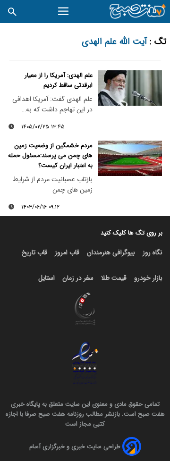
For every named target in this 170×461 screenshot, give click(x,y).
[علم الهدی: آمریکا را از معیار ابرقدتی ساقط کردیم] (130, 88)
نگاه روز (152, 252)
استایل (46, 278)
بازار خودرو (148, 278)
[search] (12, 11)
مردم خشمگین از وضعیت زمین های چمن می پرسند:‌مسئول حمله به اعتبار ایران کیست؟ (50, 155)
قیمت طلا (114, 278)
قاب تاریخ (34, 252)
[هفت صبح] (138, 11)
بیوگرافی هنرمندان (111, 252)
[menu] (65, 11)
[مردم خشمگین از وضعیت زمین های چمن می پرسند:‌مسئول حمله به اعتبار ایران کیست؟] (130, 158)
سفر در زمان (78, 278)
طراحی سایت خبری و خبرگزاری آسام (74, 447)
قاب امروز (67, 252)
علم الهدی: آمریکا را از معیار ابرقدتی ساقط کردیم (59, 80)
